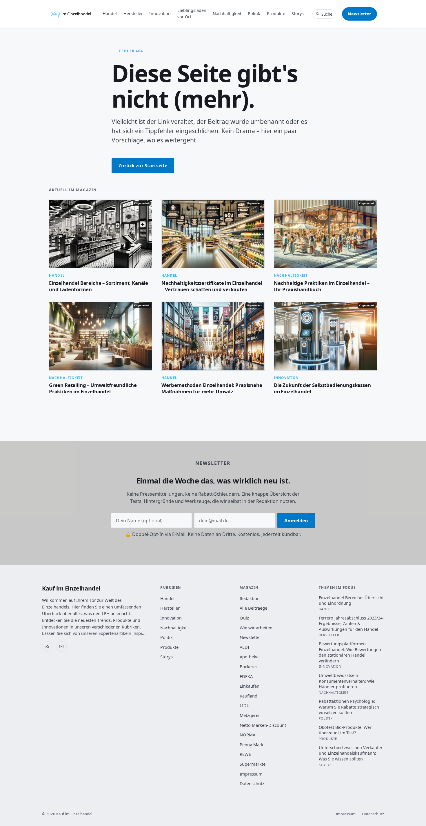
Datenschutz (252, 783)
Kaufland (248, 696)
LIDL (244, 705)
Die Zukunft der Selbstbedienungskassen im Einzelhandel (322, 388)
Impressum (251, 774)
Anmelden (296, 520)
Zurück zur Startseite (143, 165)
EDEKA (246, 676)
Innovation (160, 13)
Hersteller (133, 13)
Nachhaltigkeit (227, 13)
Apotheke (249, 657)
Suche (326, 14)
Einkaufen (249, 686)
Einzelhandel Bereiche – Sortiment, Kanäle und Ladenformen (98, 286)
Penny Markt (252, 744)
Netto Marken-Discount (263, 725)
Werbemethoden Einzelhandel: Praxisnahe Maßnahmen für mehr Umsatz (211, 388)
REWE (245, 754)
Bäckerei (248, 666)
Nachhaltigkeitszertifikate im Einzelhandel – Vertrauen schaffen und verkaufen (211, 286)
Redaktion (250, 598)
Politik (254, 13)
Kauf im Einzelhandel (71, 588)
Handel (110, 13)
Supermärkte (252, 764)
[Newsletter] (61, 646)
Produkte (276, 13)
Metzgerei (249, 715)
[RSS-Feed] (47, 646)
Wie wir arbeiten (256, 628)
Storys (298, 13)
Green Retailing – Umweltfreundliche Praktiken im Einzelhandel (93, 388)
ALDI (244, 647)
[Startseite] (71, 14)
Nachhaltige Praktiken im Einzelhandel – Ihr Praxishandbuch (321, 286)
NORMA (247, 735)
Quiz (244, 618)
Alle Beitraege (253, 608)
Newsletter (359, 14)
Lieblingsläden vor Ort (191, 13)
